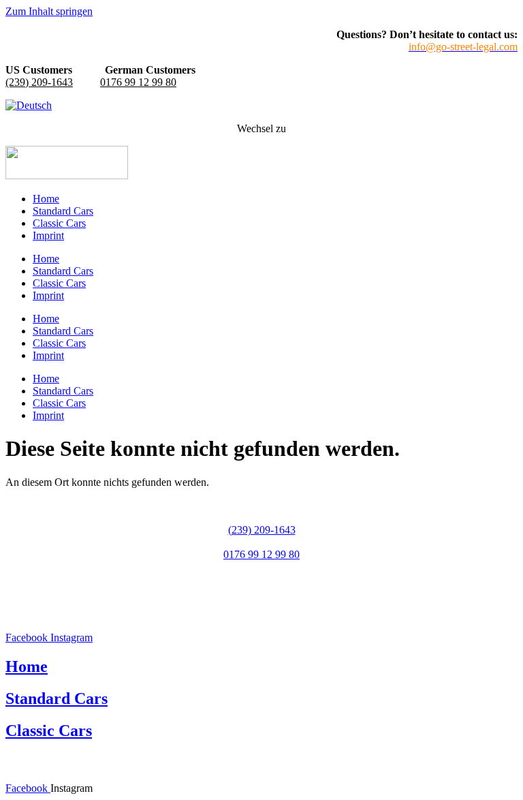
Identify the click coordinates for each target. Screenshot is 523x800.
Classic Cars (59, 223)
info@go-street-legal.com (261, 579)
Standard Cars (63, 211)
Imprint (48, 235)
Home (46, 198)
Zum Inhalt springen (49, 11)
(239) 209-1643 (39, 82)
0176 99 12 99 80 (138, 82)
